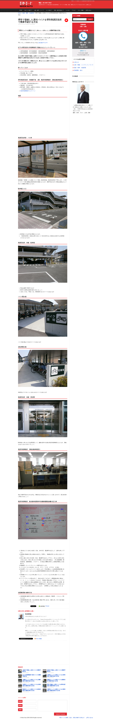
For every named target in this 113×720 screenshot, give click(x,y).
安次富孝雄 (32, 24)
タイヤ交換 (48, 10)
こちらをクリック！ (43, 42)
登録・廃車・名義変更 (28, 13)
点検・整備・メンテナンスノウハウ (83, 64)
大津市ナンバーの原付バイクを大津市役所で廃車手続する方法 (56, 675)
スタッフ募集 (80, 10)
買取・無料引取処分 (58, 10)
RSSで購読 (39, 638)
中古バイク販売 (27, 10)
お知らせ (76, 62)
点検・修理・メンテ (38, 10)
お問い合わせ (88, 10)
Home (19, 13)
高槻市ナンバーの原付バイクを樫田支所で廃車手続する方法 (56, 680)
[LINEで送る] (41, 606)
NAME (20, 701)
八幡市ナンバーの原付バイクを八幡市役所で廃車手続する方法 (32, 680)
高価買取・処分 (78, 70)
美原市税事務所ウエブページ (27, 90)
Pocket (47, 606)
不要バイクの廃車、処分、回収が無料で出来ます (71, 717)
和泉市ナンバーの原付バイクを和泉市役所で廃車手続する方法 (32, 690)
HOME (20, 10)
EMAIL (20, 705)
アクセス (74, 10)
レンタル (68, 10)
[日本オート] (26, 4)
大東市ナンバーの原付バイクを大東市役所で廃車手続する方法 (32, 685)
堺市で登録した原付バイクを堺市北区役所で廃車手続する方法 (56, 685)
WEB (20, 709)
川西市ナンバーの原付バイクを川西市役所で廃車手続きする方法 (56, 690)
